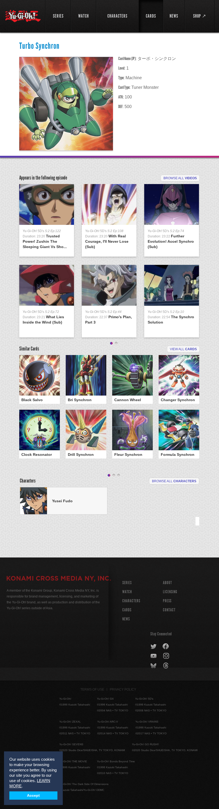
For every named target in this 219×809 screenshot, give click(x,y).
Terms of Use (92, 689)
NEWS (126, 618)
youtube (154, 656)
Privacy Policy (123, 689)
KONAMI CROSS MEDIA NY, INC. (59, 579)
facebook (166, 646)
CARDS (126, 609)
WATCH (127, 591)
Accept (33, 796)
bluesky (154, 666)
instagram (166, 656)
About (167, 582)
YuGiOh (23, 16)
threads (166, 666)
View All (183, 349)
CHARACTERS (131, 600)
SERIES (127, 582)
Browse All (180, 178)
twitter (153, 646)
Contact (169, 609)
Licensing (170, 591)
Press (167, 600)
